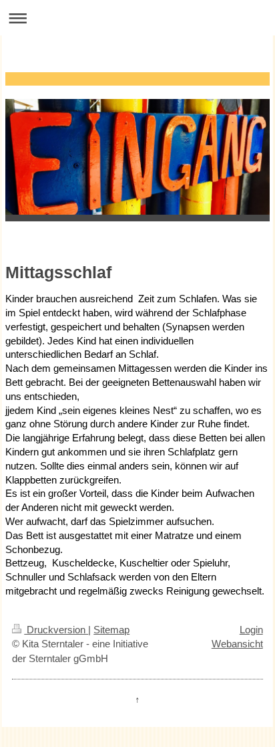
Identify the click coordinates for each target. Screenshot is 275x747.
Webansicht (237, 643)
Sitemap (111, 629)
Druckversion (56, 629)
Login (251, 629)
